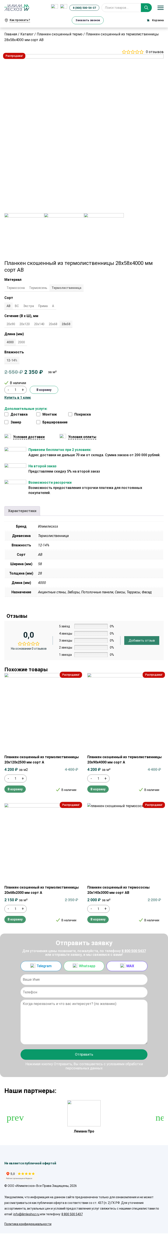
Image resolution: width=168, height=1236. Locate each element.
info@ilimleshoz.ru (26, 1214)
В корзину (44, 390)
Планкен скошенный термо (59, 34)
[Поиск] (146, 7)
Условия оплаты (82, 437)
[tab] (22, 511)
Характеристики (22, 511)
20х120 (24, 324)
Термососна (16, 288)
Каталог (26, 34)
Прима (43, 306)
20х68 (53, 324)
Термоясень (38, 288)
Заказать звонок (87, 20)
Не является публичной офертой (30, 1163)
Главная (10, 34)
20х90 (11, 324)
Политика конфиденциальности (27, 1224)
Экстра (28, 306)
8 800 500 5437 (134, 951)
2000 (21, 342)
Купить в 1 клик (17, 397)
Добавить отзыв (142, 640)
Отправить (84, 1054)
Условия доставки (29, 437)
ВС (17, 306)
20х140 (39, 324)
